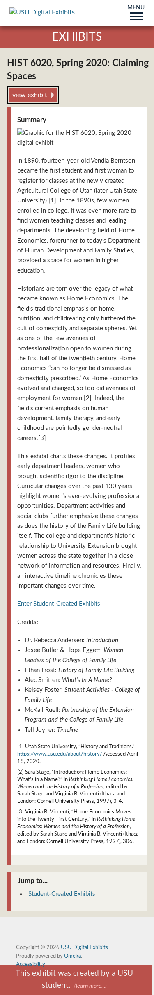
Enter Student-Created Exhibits (58, 604)
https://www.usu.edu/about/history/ (59, 754)
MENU (136, 8)
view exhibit (29, 95)
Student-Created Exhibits (61, 894)
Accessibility (30, 964)
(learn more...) (90, 986)
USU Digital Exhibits (84, 947)
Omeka (72, 956)
